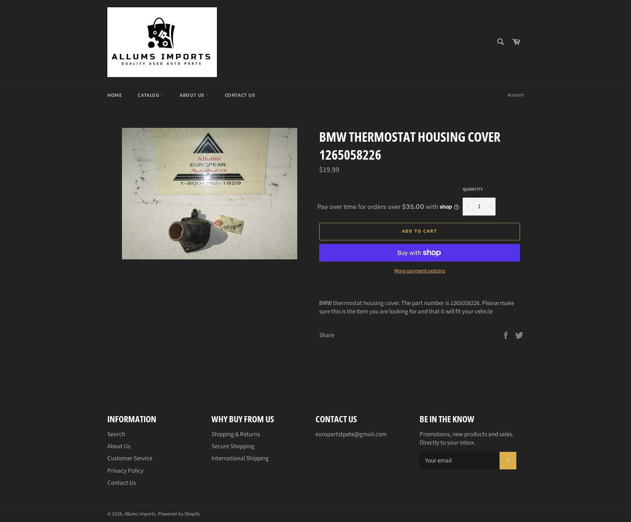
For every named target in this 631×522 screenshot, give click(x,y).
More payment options (419, 271)
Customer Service (129, 458)
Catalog (149, 95)
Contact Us (240, 95)
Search (116, 434)
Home (114, 95)
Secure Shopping (233, 446)
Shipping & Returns (235, 434)
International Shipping (240, 458)
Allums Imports (140, 513)
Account (516, 95)
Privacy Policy (125, 470)
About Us (193, 95)
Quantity (473, 190)
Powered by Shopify (179, 513)
